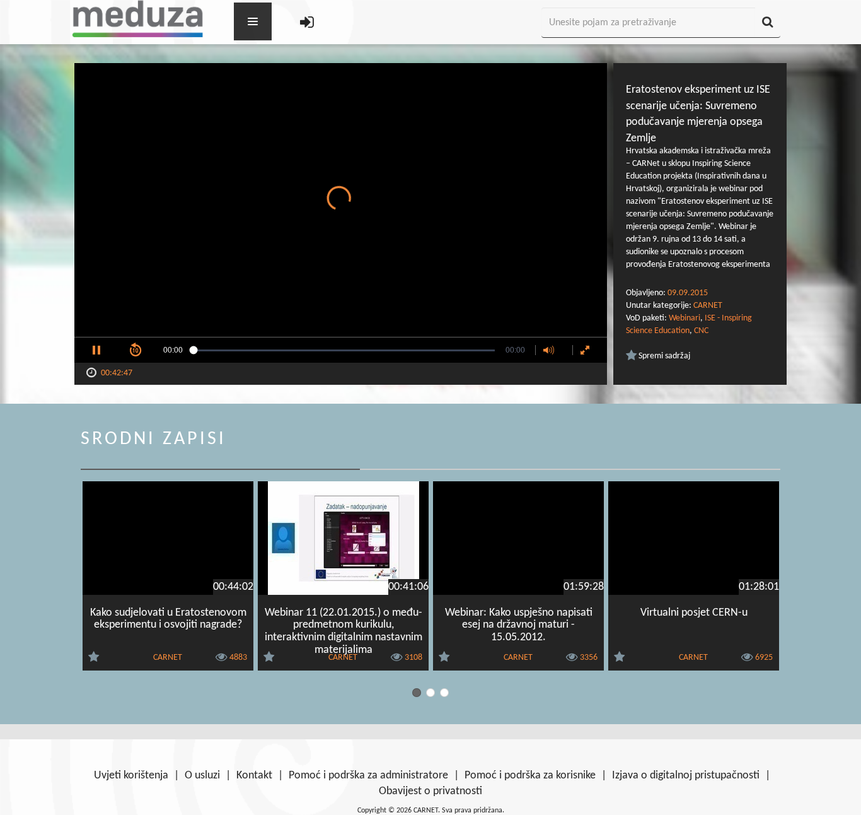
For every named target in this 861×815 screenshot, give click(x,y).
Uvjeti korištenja (131, 775)
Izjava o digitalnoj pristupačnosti (686, 775)
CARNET (707, 305)
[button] (96, 350)
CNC (701, 331)
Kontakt (254, 775)
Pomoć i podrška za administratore (368, 775)
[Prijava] (307, 23)
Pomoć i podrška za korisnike (530, 775)
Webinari (684, 318)
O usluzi (202, 775)
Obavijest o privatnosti (430, 791)
